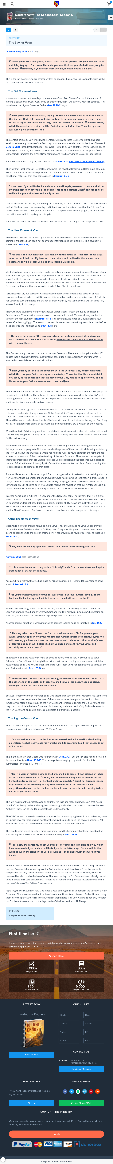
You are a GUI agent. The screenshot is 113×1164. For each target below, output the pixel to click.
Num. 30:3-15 (34, 760)
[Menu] (4, 4)
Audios (88, 1023)
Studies (24, 18)
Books (31, 18)
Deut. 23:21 (65, 756)
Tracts (63, 1023)
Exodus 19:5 (60, 175)
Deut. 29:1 (46, 325)
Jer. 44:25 (97, 622)
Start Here (57, 956)
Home (17, 18)
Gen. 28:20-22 (54, 105)
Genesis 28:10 (13, 146)
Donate (56, 1134)
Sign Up (32, 1103)
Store (63, 1040)
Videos (63, 1032)
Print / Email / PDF (82, 1102)
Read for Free (31, 1054)
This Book (39, 18)
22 (33, 51)
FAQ (87, 1040)
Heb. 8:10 (23, 244)
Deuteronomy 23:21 (16, 51)
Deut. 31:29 (71, 834)
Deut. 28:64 (35, 668)
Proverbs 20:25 (13, 556)
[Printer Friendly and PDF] (8, 30)
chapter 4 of (79, 161)
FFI (86, 1032)
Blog (87, 1015)
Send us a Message (81, 1069)
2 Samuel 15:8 (20, 584)
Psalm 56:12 (12, 536)
